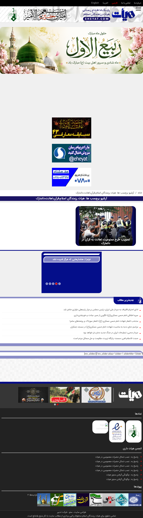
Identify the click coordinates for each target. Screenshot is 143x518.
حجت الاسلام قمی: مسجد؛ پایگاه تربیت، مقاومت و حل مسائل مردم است (105, 338)
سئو (70, 512)
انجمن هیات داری (132, 449)
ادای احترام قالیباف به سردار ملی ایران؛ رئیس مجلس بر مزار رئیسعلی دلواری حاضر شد (100, 310)
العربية (105, 3)
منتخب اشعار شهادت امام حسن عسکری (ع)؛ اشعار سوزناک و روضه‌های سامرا (104, 321)
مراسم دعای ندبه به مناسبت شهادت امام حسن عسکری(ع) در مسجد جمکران (104, 327)
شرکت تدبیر (62, 512)
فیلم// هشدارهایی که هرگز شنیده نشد (71, 259)
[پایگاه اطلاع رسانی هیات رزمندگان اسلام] (109, 14)
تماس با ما (125, 3)
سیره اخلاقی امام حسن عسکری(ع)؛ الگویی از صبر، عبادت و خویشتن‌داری (106, 315)
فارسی (114, 3)
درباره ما (137, 3)
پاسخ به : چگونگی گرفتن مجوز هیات (122, 475)
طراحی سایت (80, 512)
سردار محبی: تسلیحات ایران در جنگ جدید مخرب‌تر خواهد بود (110, 333)
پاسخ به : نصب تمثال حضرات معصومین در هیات (116, 457)
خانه (140, 193)
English (95, 3)
